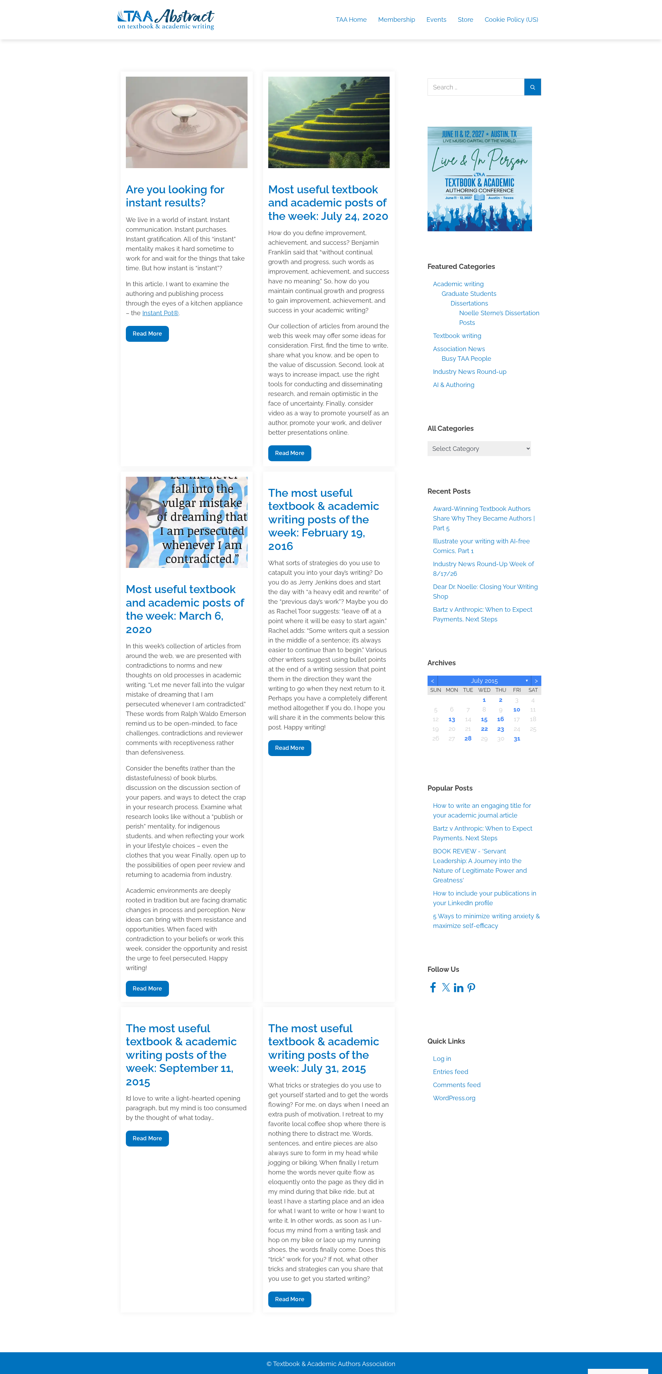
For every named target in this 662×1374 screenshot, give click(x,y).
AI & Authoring (453, 384)
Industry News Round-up (469, 371)
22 (484, 728)
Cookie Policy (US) (511, 19)
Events (437, 19)
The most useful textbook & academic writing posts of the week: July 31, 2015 (323, 1048)
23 (500, 728)
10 (516, 709)
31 (517, 738)
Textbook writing (457, 335)
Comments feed (457, 1084)
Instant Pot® (160, 313)
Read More (147, 336)
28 (468, 738)
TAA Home (351, 19)
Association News (459, 348)
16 (500, 719)
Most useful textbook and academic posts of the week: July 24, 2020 (328, 202)
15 (484, 719)
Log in (442, 1058)
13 (452, 719)
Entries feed (450, 1071)
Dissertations (469, 303)
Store (465, 19)
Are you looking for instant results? (175, 196)
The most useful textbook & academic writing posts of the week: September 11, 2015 (181, 1055)
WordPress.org (454, 1098)
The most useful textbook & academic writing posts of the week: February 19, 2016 (323, 519)
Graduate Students (469, 293)
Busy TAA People (466, 358)
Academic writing (458, 284)
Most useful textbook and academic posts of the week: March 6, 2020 (185, 609)
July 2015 (484, 680)
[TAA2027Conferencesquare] (480, 178)
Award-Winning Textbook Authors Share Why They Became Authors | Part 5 (484, 518)
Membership (396, 19)
